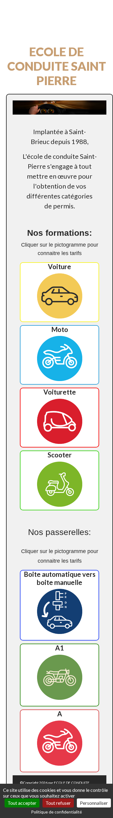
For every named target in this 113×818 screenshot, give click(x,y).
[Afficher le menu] (19, 28)
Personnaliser (94, 803)
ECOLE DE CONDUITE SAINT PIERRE (54, 12)
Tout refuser (58, 803)
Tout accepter (22, 803)
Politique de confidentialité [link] (56, 811)
